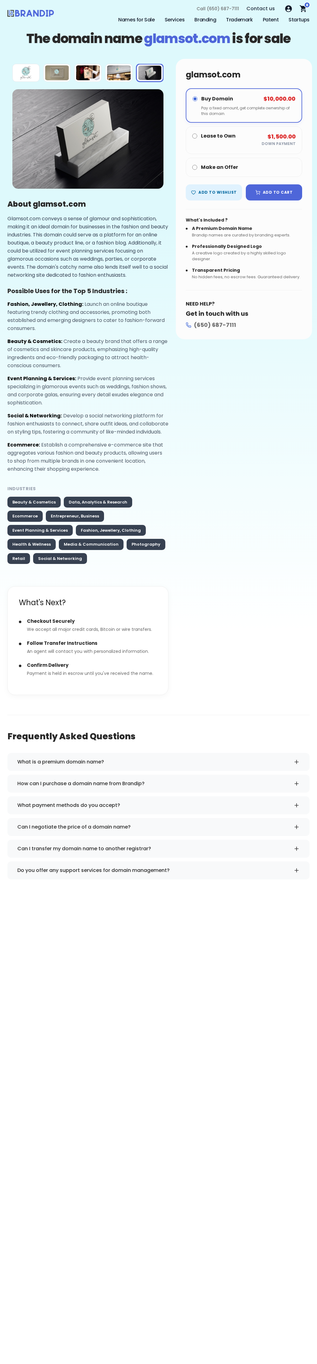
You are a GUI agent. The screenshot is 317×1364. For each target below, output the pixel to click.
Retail (18, 558)
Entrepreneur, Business (75, 516)
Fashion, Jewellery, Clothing (111, 530)
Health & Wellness (31, 544)
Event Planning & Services (40, 530)
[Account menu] (288, 8)
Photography (146, 544)
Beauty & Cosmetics (34, 502)
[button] (26, 73)
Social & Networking (60, 558)
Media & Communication (91, 544)
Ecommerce (25, 516)
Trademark (239, 19)
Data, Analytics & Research (98, 502)
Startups (299, 19)
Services (175, 19)
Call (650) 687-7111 (218, 9)
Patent (271, 19)
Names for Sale (136, 19)
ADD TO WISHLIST (217, 192)
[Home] (30, 15)
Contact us (260, 8)
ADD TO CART (278, 192)
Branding (205, 19)
